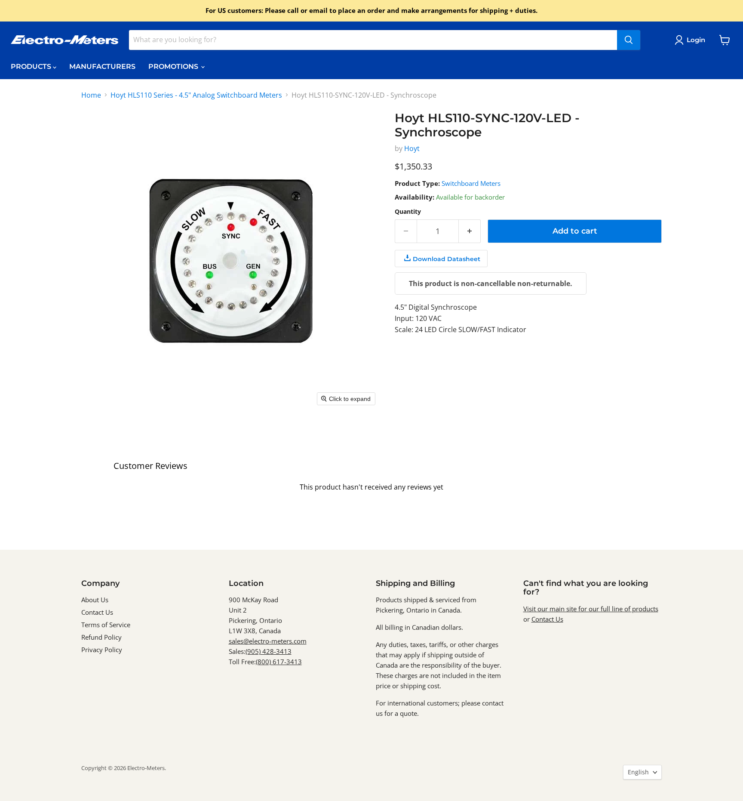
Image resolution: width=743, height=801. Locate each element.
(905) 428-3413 (269, 651)
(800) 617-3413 (279, 661)
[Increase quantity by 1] (470, 231)
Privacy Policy (101, 649)
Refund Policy (101, 637)
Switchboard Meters (471, 183)
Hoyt (412, 148)
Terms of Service (105, 624)
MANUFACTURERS (102, 66)
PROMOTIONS (174, 66)
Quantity (408, 211)
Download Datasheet (446, 259)
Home (91, 95)
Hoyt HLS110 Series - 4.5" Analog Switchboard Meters (196, 95)
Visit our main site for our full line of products (590, 608)
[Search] (628, 40)
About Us (94, 599)
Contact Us (97, 612)
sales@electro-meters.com (268, 641)
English (638, 772)
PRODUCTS (32, 66)
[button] (692, 40)
